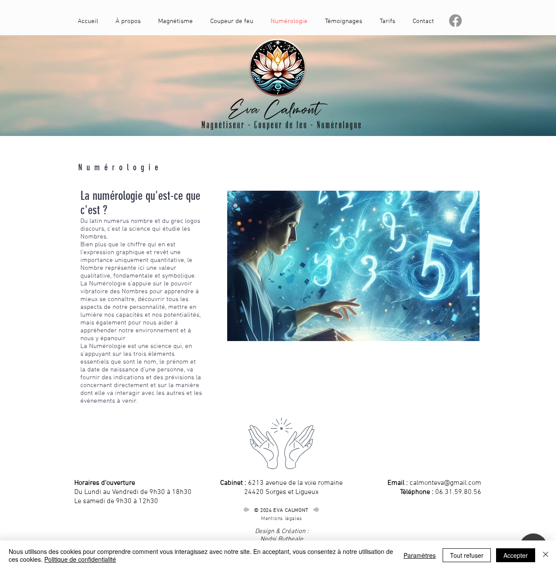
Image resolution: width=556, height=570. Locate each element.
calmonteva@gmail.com (445, 483)
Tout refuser (466, 555)
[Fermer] (545, 555)
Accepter (515, 555)
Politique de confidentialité (80, 559)
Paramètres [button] (420, 555)
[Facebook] (455, 20)
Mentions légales (281, 519)
